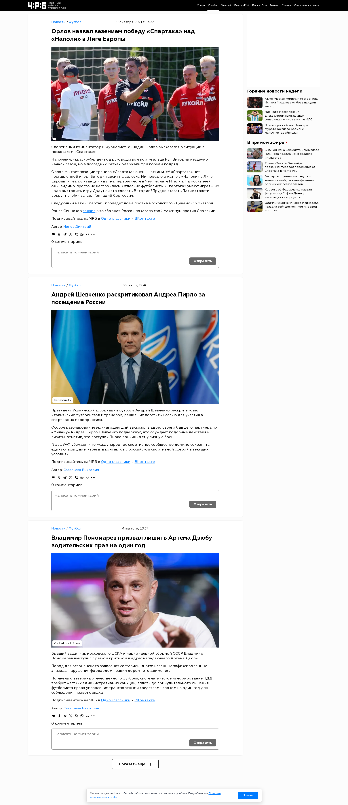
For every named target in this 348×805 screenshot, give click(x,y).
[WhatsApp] (82, 234)
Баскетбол (259, 5)
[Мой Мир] (87, 234)
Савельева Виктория (81, 470)
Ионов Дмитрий (77, 227)
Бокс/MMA (241, 5)
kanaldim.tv (62, 400)
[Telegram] (65, 234)
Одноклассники (115, 218)
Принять (248, 795)
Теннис (274, 5)
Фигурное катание (306, 5)
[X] (70, 234)
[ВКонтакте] (53, 234)
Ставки (286, 5)
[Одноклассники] (59, 234)
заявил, (89, 211)
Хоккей (226, 5)
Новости (58, 22)
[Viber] (76, 234)
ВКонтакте (145, 218)
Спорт (201, 5)
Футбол (213, 5)
